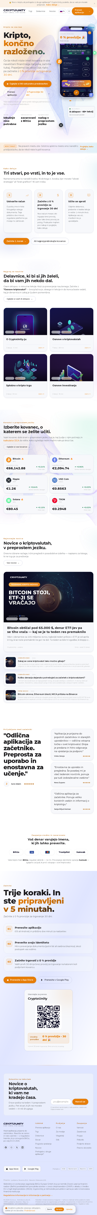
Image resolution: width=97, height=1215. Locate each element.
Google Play (33, 1169)
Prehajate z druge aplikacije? (43, 1152)
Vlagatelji (60, 1136)
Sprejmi (59, 1209)
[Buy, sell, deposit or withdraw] (76, 92)
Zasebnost (81, 1132)
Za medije (60, 1132)
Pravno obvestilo (84, 1148)
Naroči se (80, 1102)
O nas (58, 1128)
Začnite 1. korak (16, 241)
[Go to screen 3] (74, 100)
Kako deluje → (52, 5)
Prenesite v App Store (21, 980)
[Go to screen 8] (81, 100)
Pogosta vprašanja (43, 1144)
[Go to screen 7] (80, 100)
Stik (57, 1140)
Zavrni (49, 1209)
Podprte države (83, 1144)
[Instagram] (11, 1147)
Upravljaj (69, 1209)
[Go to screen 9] (83, 100)
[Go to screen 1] (70, 100)
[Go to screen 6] (78, 100)
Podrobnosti (29, 1210)
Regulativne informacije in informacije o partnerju (28, 1195)
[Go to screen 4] (75, 100)
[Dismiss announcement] (94, 4)
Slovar (38, 1140)
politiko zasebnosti (80, 1107)
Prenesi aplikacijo (28, 93)
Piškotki (80, 1140)
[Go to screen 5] (77, 100)
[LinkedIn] (22, 1147)
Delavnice (40, 11)
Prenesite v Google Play (56, 980)
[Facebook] (6, 1147)
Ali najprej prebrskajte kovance (50, 241)
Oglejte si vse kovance (18, 447)
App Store (13, 1169)
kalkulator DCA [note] (12, 440)
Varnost (80, 1128)
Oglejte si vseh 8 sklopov (20, 299)
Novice (52, 11)
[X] (17, 1147)
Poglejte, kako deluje (86, 147)
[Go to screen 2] (72, 100)
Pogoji (79, 1136)
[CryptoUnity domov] (14, 11)
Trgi (30, 11)
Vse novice (13, 563)
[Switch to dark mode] (69, 11)
